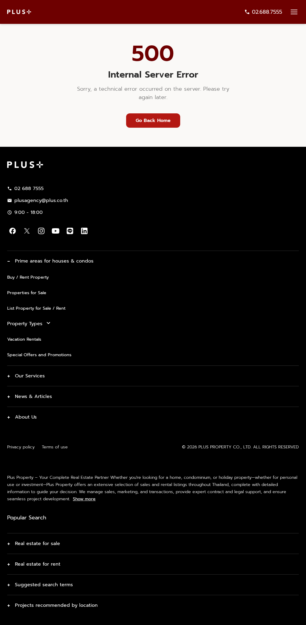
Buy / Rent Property (28, 277)
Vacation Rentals (24, 339)
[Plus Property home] (19, 12)
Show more (84, 499)
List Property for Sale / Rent (36, 308)
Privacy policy (21, 447)
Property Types (24, 323)
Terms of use (55, 447)
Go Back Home (153, 120)
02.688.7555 (267, 12)
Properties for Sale (26, 292)
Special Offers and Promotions (39, 354)
